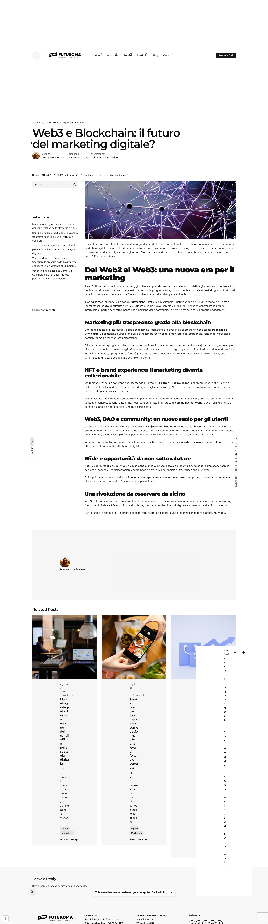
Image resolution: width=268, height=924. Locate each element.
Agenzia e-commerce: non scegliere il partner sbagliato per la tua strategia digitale (53, 249)
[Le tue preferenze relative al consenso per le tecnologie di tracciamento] (5, 919)
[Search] (32, 892)
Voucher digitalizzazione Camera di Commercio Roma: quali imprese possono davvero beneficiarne (52, 274)
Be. (235, 469)
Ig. (235, 461)
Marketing (67, 833)
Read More (67, 839)
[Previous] (235, 652)
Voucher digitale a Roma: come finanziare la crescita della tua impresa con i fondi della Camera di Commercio (54, 262)
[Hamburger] (36, 55)
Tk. (235, 439)
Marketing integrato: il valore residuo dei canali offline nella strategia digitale (64, 731)
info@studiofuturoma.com (107, 919)
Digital (65, 122)
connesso (51, 885)
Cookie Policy (159, 892)
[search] (74, 184)
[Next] (243, 652)
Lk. (235, 446)
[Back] (32, 143)
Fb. (235, 454)
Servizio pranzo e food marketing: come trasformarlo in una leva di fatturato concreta (55, 236)
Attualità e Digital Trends (46, 122)
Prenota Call (226, 55)
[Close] (171, 892)
